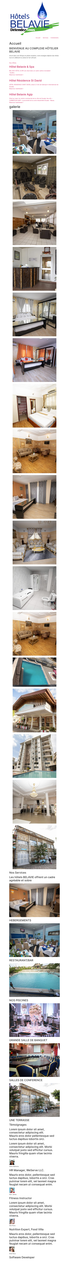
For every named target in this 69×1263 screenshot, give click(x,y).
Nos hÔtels (12, 63)
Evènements (54, 38)
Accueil (38, 38)
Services (45, 38)
